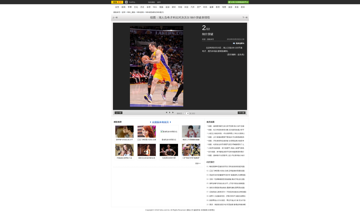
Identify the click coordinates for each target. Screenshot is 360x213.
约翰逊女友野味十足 (124, 158)
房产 (199, 7)
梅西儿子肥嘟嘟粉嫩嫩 (191, 140)
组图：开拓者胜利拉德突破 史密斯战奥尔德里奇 (226, 141)
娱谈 (168, 7)
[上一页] (166, 113)
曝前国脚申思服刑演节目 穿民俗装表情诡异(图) (227, 167)
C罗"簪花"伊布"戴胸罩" (191, 158)
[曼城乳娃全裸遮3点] (168, 131)
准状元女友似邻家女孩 (146, 158)
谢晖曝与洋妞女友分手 (124, 140)
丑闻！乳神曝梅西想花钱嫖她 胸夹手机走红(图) (227, 179)
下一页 (241, 113)
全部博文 (211, 210)
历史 (142, 7)
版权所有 (197, 210)
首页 (117, 7)
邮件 (159, 2)
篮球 (123, 12)
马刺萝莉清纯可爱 (169, 158)
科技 (186, 7)
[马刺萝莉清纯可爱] (168, 150)
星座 (243, 7)
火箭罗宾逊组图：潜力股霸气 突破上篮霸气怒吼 (226, 148)
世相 (180, 7)
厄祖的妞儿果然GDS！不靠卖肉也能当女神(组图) (227, 192)
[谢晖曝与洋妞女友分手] (124, 131)
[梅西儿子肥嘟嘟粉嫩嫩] (191, 131)
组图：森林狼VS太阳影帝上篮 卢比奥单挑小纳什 (226, 155)
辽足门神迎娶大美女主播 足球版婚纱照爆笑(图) (227, 171)
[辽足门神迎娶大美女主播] (146, 131)
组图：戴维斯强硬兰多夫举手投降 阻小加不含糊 (226, 126)
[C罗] (191, 150)
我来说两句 (240, 43)
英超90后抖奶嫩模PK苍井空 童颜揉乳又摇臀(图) (227, 175)
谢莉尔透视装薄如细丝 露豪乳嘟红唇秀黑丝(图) (227, 188)
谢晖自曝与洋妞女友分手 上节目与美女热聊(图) (227, 183)
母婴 (224, 7)
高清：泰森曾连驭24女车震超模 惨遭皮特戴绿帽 (227, 205)
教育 (218, 7)
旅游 (230, 7)
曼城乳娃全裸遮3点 (169, 140)
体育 (149, 7)
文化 (136, 7)
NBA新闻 (140, 12)
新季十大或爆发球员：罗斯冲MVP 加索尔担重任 (227, 196)
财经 (174, 7)
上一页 (118, 113)
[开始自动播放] (169, 113)
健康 (211, 7)
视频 (161, 7)
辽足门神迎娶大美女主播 (146, 140)
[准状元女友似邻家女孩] (146, 150)
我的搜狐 (151, 2)
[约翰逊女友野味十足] (124, 150)
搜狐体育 (116, 12)
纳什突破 (207, 34)
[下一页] (173, 113)
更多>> (198, 163)
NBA (155, 7)
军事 (130, 7)
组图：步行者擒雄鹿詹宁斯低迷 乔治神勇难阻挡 (226, 137)
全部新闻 (204, 210)
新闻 (123, 7)
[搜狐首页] (117, 2)
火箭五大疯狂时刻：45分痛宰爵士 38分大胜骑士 (226, 133)
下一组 (245, 17)
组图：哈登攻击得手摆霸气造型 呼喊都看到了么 (226, 144)
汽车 (193, 7)
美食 (237, 7)
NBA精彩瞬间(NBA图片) (155, 12)
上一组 (115, 17)
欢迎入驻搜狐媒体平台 (239, 2)
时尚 (205, 7)
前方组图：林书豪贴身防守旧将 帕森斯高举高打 (226, 152)
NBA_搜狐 (131, 12)
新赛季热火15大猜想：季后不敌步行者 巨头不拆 (227, 200)
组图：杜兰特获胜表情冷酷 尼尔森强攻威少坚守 (226, 130)
